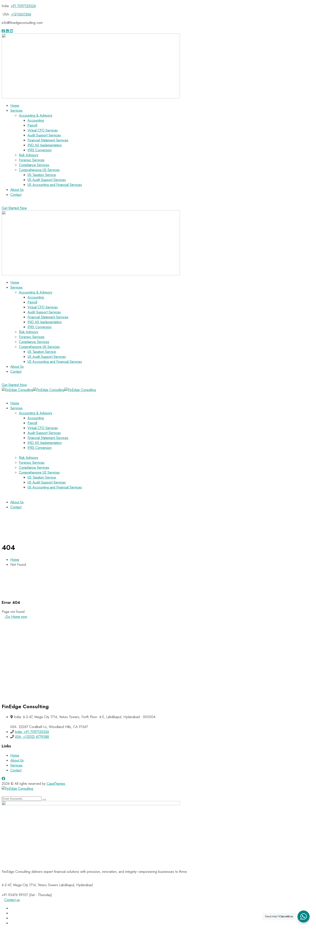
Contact (15, 770)
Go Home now (15, 616)
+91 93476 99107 (15, 894)
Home (14, 559)
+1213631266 (21, 14)
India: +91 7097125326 (32, 731)
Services (16, 765)
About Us (17, 760)
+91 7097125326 (23, 5)
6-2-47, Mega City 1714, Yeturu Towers (30, 885)
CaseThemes (56, 783)
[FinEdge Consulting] (17, 389)
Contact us (12, 899)
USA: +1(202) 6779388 (32, 736)
